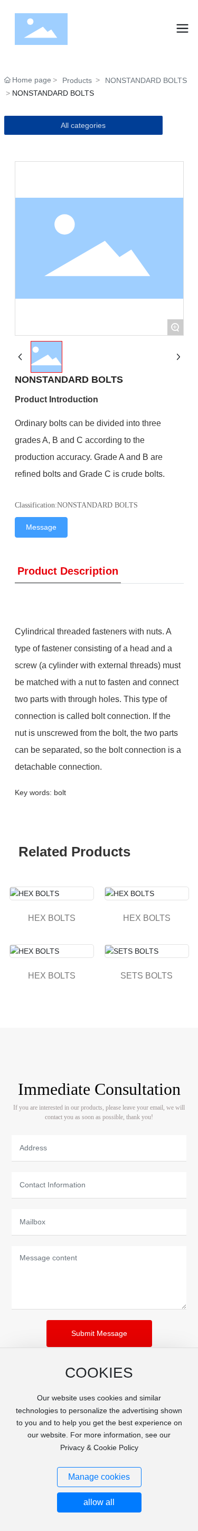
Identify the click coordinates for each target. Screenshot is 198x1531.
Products (77, 80)
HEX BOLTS (52, 918)
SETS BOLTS (146, 975)
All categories (83, 125)
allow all (99, 1502)
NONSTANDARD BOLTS (146, 80)
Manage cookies (99, 1476)
